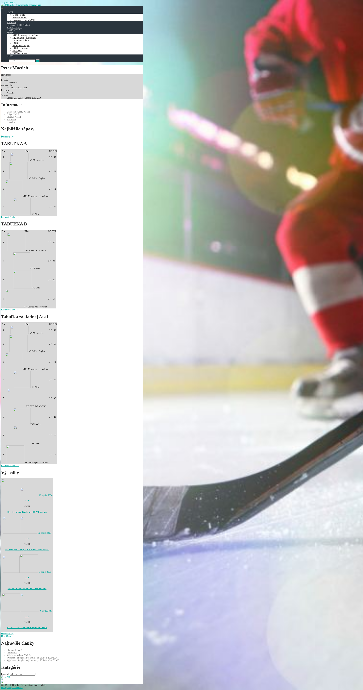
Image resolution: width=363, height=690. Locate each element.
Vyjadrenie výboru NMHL (19, 655)
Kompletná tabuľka (10, 217)
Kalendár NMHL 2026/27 (18, 25)
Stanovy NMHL (19, 17)
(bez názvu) (12, 652)
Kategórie (5, 674)
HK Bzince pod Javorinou (24, 38)
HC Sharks (17, 50)
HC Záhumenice (19, 53)
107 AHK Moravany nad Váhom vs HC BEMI (27, 549)
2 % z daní (11, 22)
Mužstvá (10, 32)
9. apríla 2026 (45, 572)
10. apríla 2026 (45, 495)
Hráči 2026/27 (13, 30)
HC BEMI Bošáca (20, 40)
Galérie (10, 55)
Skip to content (8, 2)
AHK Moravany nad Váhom (25, 35)
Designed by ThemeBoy (12, 687)
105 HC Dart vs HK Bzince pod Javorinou (27, 627)
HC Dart (16, 43)
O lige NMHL (18, 15)
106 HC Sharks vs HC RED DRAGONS (27, 588)
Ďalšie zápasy (7, 137)
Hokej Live (6, 636)
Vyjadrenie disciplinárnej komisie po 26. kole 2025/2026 (32, 658)
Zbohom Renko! (14, 650)
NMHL (10, 12)
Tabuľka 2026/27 (14, 27)
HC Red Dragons (20, 48)
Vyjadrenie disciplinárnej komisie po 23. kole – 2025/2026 (33, 660)
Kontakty (11, 122)
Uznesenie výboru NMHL (24, 20)
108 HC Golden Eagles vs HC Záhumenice (27, 512)
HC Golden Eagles (20, 45)
